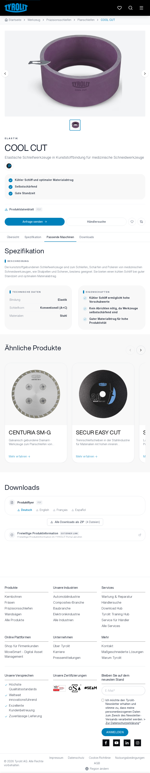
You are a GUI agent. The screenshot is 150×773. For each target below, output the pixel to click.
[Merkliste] (119, 8)
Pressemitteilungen (66, 657)
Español (80, 510)
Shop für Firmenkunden (21, 646)
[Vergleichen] (141, 222)
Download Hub (112, 608)
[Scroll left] (130, 350)
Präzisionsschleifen (58, 20)
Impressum (56, 758)
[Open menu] (141, 8)
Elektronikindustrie (66, 614)
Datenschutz (76, 758)
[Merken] (132, 222)
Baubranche (62, 608)
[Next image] (144, 73)
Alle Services (111, 626)
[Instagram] (137, 742)
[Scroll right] (140, 350)
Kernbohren (13, 596)
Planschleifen (86, 20)
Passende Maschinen (60, 237)
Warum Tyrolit (111, 657)
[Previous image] (5, 73)
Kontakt (107, 646)
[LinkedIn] (127, 742)
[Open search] (130, 8)
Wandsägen (13, 614)
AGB (97, 763)
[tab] (75, 125)
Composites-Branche (68, 602)
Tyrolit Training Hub (115, 614)
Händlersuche (96, 222)
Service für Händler (115, 620)
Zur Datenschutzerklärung (122, 723)
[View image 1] (75, 74)
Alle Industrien (63, 620)
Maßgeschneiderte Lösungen (122, 651)
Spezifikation (33, 237)
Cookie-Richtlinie (100, 758)
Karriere (59, 651)
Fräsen (10, 602)
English (44, 510)
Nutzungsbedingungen (130, 758)
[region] (75, 74)
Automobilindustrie (66, 596)
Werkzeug (34, 20)
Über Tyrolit (61, 646)
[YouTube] (116, 742)
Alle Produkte (14, 620)
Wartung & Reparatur (117, 596)
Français (62, 510)
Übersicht (13, 237)
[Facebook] (106, 742)
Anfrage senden (32, 222)
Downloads (86, 237)
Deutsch (26, 510)
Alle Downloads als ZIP (77, 522)
